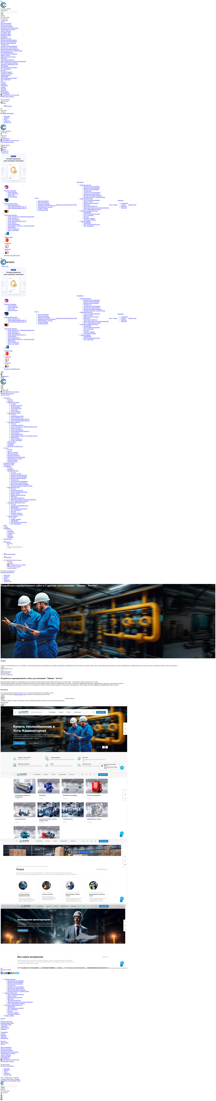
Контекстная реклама (7, 1050)
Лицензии (3, 1036)
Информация (4, 1038)
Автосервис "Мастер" (13, 1014)
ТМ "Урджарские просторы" (15, 1008)
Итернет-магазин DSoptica (15, 983)
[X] (9, 973)
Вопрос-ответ (5, 1043)
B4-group (10, 1011)
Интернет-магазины (16, 405)
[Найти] (2, 14)
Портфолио (10, 469)
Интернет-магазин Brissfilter (15, 982)
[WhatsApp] (13, 973)
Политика (3, 1041)
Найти (2, 1087)
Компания (10, 531)
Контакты (3, 1035)
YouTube (6, 118)
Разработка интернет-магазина (9, 1052)
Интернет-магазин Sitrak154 (15, 980)
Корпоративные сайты (17, 416)
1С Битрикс (4, 1026)
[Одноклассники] (4, 973)
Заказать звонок (12, 568)
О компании (4, 1032)
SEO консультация (6, 1049)
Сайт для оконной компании (15, 994)
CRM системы (5, 1027)
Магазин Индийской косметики (16, 990)
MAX (5, 119)
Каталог (3, 1018)
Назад (10, 399)
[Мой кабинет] (1, 374)
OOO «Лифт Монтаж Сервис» (16, 1003)
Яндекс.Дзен (7, 122)
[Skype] (16, 973)
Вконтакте (7, 116)
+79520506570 (5, 93)
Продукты (10, 401)
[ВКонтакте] (2, 973)
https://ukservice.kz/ (6, 671)
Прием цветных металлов (14, 997)
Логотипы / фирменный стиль (19, 505)
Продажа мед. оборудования (15, 988)
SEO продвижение (6, 1047)
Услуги (9, 451)
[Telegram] (18, 973)
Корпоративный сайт (17, 490)
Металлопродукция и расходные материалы (20, 1002)
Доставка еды (11, 985)
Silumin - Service (12, 996)
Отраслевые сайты (6, 1024)
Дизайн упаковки (16, 519)
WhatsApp (7, 121)
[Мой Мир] (6, 973)
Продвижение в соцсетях (8, 1053)
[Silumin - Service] (64, 771)
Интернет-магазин (16, 473)
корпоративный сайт (20, 694)
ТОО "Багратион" (12, 1009)
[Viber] (11, 973)
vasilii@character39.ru (8, 113)
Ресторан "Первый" (13, 1012)
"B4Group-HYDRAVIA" (14, 1000)
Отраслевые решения (17, 425)
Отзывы (3, 1033)
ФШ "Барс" (10, 999)
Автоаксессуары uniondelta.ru (15, 987)
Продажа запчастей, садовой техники (18, 991)
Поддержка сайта (6, 1056)
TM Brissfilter (11, 1006)
